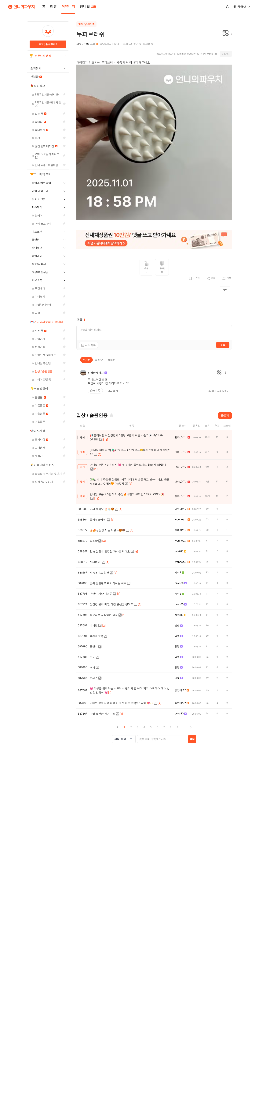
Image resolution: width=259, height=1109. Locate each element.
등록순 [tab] (111, 359)
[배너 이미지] (154, 240)
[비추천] (100, 390)
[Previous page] (117, 727)
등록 (222, 344)
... (184, 727)
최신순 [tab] (99, 359)
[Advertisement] (154, 305)
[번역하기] (225, 33)
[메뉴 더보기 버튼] (230, 33)
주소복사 (225, 53)
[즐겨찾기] (111, 415)
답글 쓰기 (113, 390)
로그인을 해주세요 (48, 44)
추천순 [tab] (86, 359)
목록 (225, 289)
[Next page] (190, 727)
